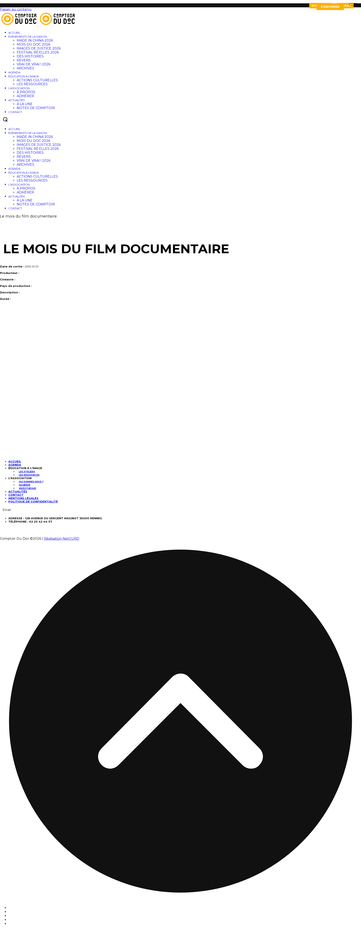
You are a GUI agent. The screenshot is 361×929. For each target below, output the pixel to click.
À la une (25, 104)
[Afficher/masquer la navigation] (353, 4)
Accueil (14, 32)
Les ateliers (27, 471)
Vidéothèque (27, 488)
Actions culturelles (37, 80)
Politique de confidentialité (33, 501)
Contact (15, 112)
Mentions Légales (23, 498)
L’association (19, 88)
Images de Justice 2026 (39, 48)
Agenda (14, 72)
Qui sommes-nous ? (31, 481)
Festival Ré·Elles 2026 (38, 52)
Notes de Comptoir (36, 108)
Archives (25, 68)
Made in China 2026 (35, 40)
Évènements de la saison (27, 36)
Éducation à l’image (23, 76)
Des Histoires (30, 56)
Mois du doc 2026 (33, 44)
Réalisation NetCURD (61, 539)
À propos (26, 92)
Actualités (16, 100)
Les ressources (32, 84)
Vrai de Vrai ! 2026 (33, 64)
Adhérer (345, 5)
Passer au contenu (16, 9)
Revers (24, 60)
